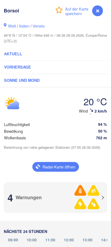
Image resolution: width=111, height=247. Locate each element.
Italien (24, 26)
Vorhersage (17, 67)
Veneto (39, 26)
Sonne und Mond (22, 80)
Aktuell (13, 53)
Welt (12, 26)
